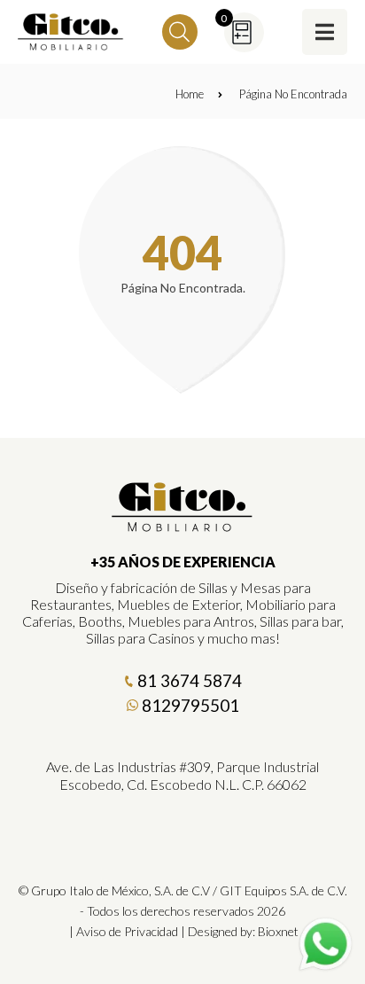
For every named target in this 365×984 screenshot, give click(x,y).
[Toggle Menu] (324, 31)
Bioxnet (278, 931)
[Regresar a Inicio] (71, 32)
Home (189, 94)
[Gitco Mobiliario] (182, 525)
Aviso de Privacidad (127, 931)
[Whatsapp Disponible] (325, 944)
